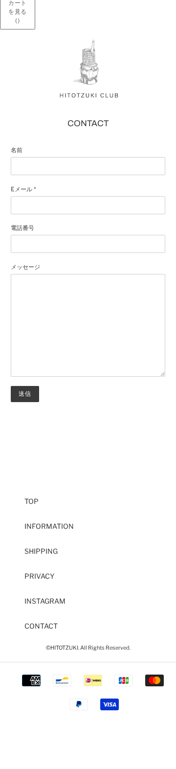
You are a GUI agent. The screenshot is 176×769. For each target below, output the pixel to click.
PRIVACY (39, 576)
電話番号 (22, 227)
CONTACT (41, 626)
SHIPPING (41, 551)
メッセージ (25, 267)
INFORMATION (49, 526)
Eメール (23, 189)
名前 (16, 150)
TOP (31, 501)
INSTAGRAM (45, 601)
